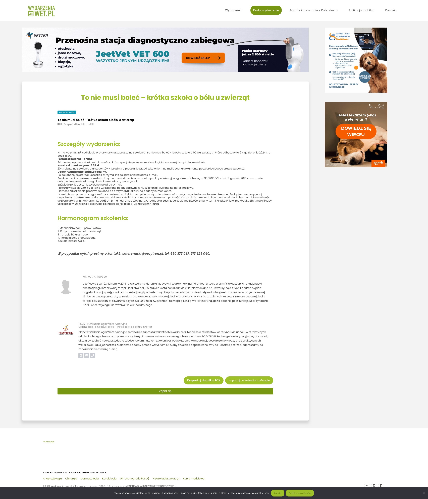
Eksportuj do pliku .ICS (203, 380)
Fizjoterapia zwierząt (166, 478)
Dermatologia (89, 478)
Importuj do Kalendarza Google (249, 380)
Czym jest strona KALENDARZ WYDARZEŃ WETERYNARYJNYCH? (141, 486)
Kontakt (391, 10)
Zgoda (277, 493)
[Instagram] (374, 485)
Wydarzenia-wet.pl (61, 486)
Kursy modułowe (193, 478)
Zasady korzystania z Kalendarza (314, 10)
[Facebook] (381, 485)
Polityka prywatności (300, 493)
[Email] (367, 485)
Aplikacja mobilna (361, 10)
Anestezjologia (52, 478)
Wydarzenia (233, 10)
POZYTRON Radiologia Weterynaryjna (102, 324)
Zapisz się (165, 391)
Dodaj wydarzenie (266, 10)
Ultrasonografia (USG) (134, 478)
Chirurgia (71, 478)
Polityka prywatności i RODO (90, 486)
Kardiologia (109, 478)
